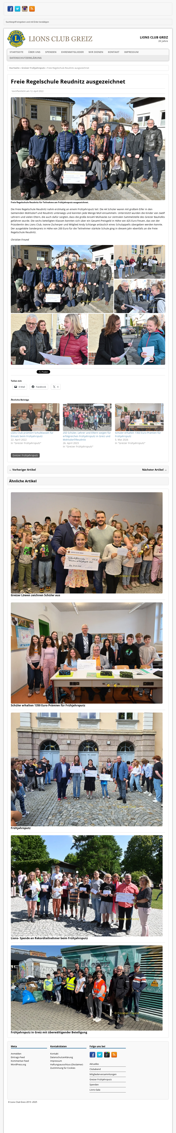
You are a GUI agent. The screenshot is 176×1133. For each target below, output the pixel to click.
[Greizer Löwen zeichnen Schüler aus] (87, 591)
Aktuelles (94, 1063)
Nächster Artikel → (154, 469)
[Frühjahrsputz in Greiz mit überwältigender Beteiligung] (87, 1028)
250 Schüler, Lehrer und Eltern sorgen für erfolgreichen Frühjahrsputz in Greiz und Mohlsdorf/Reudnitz (87, 436)
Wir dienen (96, 52)
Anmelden (16, 1053)
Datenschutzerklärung (26, 57)
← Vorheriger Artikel (22, 469)
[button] (62, 279)
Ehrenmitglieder (72, 52)
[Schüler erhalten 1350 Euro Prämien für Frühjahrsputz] (139, 417)
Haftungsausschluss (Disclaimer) (66, 1064)
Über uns (34, 52)
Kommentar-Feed (20, 1060)
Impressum (131, 52)
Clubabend (95, 1069)
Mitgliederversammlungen (103, 1074)
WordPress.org (18, 1064)
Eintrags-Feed (18, 1057)
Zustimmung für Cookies (62, 1067)
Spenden (50, 52)
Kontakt (113, 52)
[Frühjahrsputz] (87, 824)
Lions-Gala (95, 1089)
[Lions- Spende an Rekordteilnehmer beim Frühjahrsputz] (87, 934)
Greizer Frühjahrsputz (25, 455)
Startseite (16, 52)
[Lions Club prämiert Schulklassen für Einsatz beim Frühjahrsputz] (35, 417)
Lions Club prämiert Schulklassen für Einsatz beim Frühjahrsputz (32, 434)
